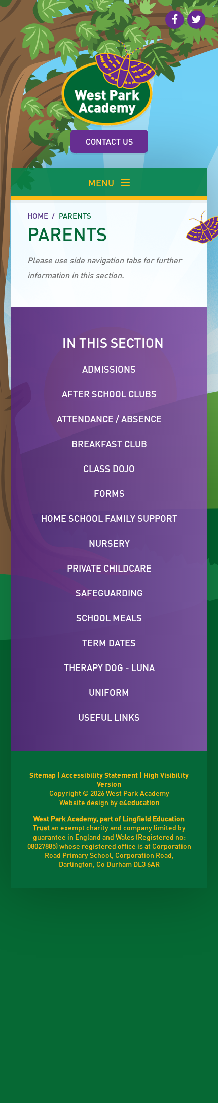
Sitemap (42, 774)
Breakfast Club (109, 443)
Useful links (109, 717)
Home (37, 216)
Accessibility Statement (99, 774)
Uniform (109, 692)
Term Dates (109, 642)
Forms (109, 493)
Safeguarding (109, 592)
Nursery (109, 543)
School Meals (109, 617)
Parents (75, 216)
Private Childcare (109, 568)
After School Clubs (109, 393)
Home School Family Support (109, 518)
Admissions (109, 369)
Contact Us (109, 141)
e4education (139, 802)
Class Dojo (109, 468)
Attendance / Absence (109, 418)
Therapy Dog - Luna (109, 667)
